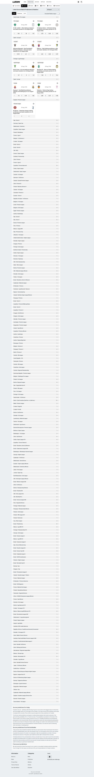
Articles (43, 1)
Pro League (16, 21)
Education (48, 1)
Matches (37, 1)
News (25, 1)
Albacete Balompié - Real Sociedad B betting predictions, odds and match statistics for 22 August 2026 (22, 50)
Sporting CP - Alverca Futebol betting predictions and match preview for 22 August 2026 (46, 71)
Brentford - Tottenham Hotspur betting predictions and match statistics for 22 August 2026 (23, 112)
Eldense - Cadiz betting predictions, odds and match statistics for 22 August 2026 (47, 49)
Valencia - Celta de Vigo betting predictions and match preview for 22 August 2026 (46, 91)
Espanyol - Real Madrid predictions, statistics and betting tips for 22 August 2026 (23, 91)
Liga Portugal (16, 62)
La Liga (15, 83)
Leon (48, 753)
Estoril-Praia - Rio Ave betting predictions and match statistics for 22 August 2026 (23, 70)
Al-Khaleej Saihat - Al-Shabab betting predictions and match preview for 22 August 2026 (46, 29)
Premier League (17, 103)
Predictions (30, 1)
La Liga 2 (16, 41)
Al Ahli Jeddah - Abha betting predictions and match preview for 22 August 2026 (23, 28)
